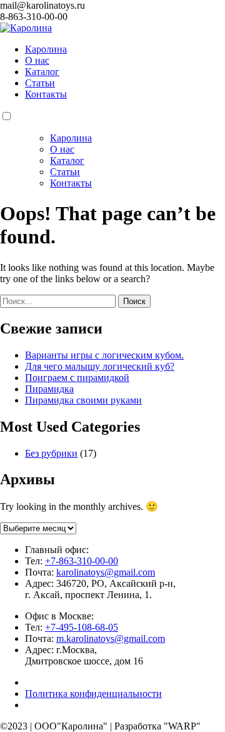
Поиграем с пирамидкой (77, 377)
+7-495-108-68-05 (81, 627)
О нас (37, 60)
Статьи (40, 83)
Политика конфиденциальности (93, 693)
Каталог (42, 71)
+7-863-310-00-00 (81, 561)
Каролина (46, 49)
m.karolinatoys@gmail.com (110, 638)
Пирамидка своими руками (83, 400)
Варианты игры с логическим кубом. (104, 355)
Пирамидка (49, 389)
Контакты (46, 94)
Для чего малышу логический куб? (99, 366)
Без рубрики (51, 453)
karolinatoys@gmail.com (105, 572)
